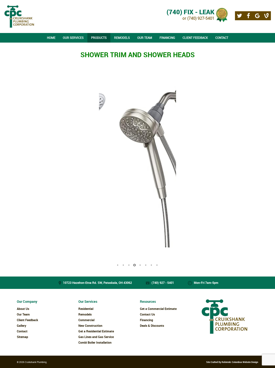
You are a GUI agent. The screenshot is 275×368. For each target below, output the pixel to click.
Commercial (86, 320)
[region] (137, 168)
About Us (23, 309)
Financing (146, 320)
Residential (85, 309)
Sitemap (22, 337)
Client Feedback (27, 320)
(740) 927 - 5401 (163, 283)
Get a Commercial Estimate (158, 309)
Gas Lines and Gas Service (96, 337)
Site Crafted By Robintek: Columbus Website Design (232, 362)
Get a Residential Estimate (96, 331)
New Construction (90, 326)
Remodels (85, 314)
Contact (22, 331)
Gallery (21, 326)
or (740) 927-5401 (190, 13)
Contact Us (147, 314)
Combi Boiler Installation (94, 342)
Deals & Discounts (152, 326)
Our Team (23, 314)
